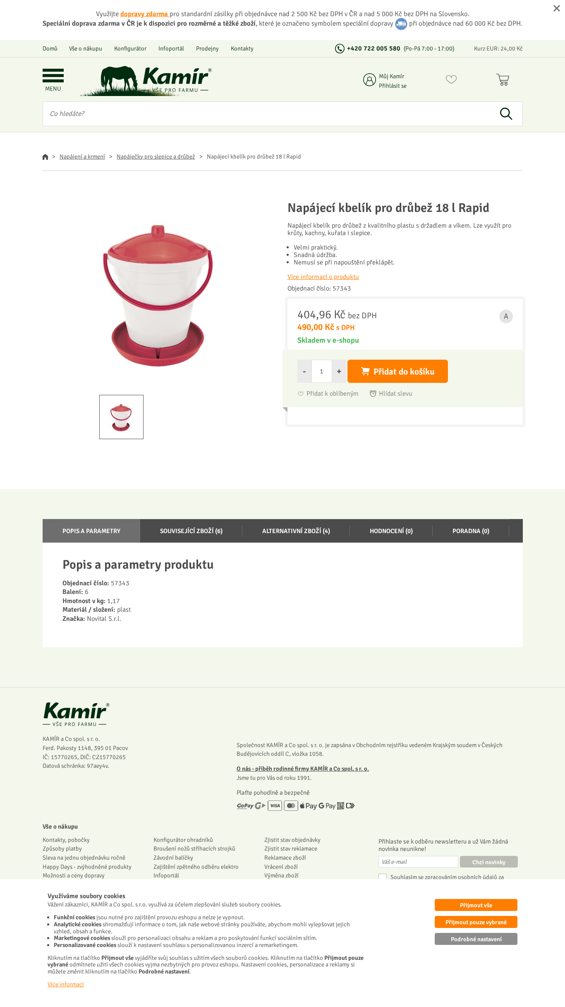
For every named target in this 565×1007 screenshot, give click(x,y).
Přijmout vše (476, 905)
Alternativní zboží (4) (296, 531)
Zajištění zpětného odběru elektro (196, 866)
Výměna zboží (281, 875)
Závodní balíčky (173, 857)
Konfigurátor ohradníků (183, 840)
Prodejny (207, 48)
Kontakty (242, 48)
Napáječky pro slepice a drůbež (156, 156)
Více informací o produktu (323, 277)
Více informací (66, 984)
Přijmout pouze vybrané (476, 922)
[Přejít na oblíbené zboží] (451, 81)
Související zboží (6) (191, 531)
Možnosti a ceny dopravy (74, 875)
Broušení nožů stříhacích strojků (194, 848)
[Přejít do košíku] (504, 81)
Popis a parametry (91, 531)
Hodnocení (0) (391, 531)
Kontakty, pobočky (66, 840)
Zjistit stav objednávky (292, 840)
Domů (50, 48)
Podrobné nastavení (476, 939)
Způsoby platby (62, 848)
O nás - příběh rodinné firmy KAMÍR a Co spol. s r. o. (303, 768)
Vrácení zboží (281, 866)
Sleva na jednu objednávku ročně (84, 857)
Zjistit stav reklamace (290, 848)
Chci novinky (488, 862)
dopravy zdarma (145, 14)
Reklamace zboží (285, 857)
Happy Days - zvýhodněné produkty (87, 866)
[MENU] (53, 76)
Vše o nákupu (85, 48)
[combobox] (267, 113)
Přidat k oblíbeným (332, 393)
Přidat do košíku (404, 371)
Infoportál (171, 48)
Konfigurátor (130, 48)
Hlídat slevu (395, 393)
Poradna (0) (470, 531)
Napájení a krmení (82, 156)
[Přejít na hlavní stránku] (177, 79)
